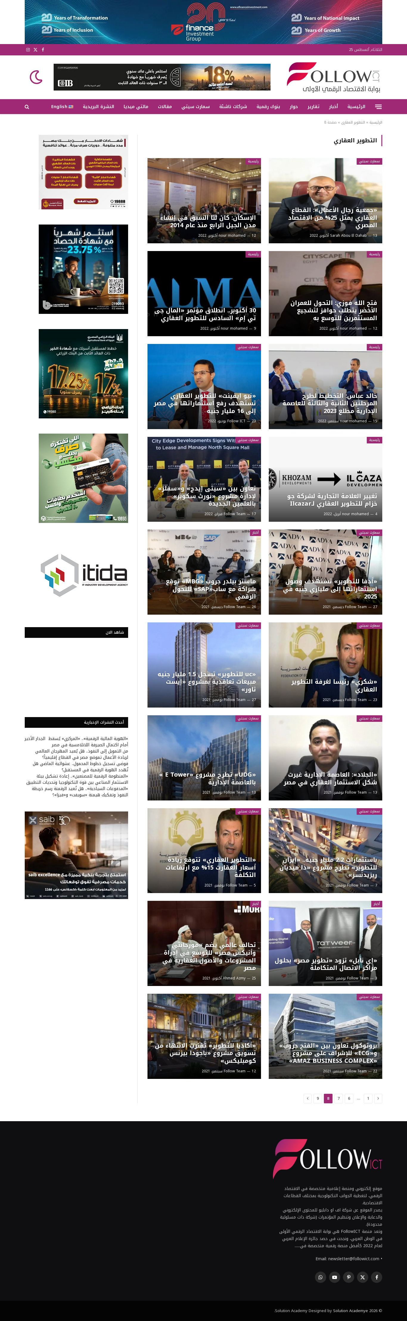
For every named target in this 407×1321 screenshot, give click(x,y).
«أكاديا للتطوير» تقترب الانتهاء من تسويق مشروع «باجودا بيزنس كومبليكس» (205, 1053)
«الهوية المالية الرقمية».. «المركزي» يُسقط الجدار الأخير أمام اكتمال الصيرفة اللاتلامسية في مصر (76, 742)
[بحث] (27, 106)
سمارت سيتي (195, 106)
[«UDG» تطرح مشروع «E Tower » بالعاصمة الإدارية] (204, 757)
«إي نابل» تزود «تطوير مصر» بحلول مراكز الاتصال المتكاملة (326, 964)
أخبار (333, 106)
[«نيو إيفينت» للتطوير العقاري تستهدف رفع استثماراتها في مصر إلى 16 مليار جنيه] (204, 386)
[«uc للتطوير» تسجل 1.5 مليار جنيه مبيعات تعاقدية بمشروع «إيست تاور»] (204, 665)
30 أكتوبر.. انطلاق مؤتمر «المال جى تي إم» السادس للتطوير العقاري (205, 314)
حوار (294, 106)
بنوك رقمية (268, 106)
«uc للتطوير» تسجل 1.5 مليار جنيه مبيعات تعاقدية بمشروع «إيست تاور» (207, 682)
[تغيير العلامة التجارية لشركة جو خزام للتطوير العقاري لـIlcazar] (325, 479)
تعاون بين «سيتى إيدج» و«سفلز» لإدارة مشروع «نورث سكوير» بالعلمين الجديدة (207, 496)
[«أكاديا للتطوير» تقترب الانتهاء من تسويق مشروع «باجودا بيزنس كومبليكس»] (204, 1036)
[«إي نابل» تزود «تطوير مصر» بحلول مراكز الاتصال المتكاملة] (325, 943)
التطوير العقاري (353, 122)
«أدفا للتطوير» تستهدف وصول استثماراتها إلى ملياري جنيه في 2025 (330, 589)
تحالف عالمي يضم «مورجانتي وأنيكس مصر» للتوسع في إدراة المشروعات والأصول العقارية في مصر (209, 956)
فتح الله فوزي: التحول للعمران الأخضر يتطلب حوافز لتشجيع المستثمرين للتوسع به (334, 310)
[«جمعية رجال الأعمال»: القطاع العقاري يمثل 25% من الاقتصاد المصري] (325, 200)
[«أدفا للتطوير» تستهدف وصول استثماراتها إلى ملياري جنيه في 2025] (325, 572)
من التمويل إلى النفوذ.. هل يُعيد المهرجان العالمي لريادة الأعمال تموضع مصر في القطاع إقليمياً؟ (81, 754)
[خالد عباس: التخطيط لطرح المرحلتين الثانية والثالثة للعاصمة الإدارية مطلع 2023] (325, 386)
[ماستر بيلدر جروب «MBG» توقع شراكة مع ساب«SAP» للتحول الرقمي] (204, 572)
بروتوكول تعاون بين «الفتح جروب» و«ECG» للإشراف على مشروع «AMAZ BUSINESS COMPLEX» (328, 1053)
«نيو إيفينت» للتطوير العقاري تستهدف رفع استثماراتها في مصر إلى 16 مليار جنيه (205, 403)
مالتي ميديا (136, 106)
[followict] (331, 77)
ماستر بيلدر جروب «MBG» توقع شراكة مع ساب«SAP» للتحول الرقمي (211, 589)
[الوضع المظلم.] (37, 77)
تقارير (313, 106)
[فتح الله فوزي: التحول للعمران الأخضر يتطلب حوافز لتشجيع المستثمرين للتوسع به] (325, 293)
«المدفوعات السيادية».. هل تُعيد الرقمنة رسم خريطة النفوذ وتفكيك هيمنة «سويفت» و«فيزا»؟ (80, 792)
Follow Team (235, 514)
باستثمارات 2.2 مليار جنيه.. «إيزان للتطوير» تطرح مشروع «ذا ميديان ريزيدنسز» (328, 867)
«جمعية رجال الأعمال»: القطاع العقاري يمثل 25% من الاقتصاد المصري (332, 217)
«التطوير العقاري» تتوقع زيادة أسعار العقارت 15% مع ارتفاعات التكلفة (211, 867)
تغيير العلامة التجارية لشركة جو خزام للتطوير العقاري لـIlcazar (332, 500)
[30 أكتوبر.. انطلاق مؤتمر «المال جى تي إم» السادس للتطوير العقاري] (204, 293)
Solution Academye (350, 1310)
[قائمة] (378, 106)
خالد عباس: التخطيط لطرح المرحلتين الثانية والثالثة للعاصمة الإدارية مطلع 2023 (329, 403)
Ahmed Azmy (234, 978)
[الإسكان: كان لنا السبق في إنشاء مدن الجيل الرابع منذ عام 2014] (204, 200)
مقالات (165, 106)
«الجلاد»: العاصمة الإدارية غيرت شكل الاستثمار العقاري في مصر (330, 778)
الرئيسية (356, 106)
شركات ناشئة (233, 106)
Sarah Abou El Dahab (348, 235)
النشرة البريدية (98, 106)
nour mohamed (232, 235)
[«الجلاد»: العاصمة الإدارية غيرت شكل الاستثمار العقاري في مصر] (325, 757)
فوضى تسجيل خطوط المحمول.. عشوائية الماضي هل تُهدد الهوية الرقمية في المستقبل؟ (80, 767)
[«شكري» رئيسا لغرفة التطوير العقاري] (325, 665)
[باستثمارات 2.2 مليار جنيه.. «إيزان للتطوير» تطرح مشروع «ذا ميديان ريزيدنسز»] (325, 850)
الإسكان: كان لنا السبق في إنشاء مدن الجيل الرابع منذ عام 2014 (208, 221)
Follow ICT (236, 421)
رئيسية (253, 161)
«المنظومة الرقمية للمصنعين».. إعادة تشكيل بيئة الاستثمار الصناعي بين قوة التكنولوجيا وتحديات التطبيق (77, 779)
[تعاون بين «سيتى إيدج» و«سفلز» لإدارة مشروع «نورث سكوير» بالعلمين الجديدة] (204, 479)
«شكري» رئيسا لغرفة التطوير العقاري (334, 685)
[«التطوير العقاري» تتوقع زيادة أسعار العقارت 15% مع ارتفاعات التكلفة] (204, 850)
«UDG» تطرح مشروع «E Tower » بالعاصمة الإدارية (207, 778)
